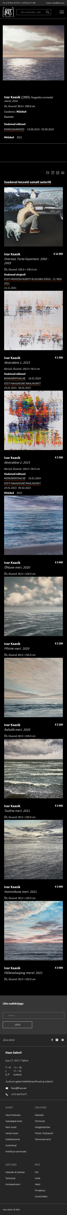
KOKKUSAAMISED (14, 129)
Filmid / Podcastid (44, 1133)
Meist (37, 1184)
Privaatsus (40, 1190)
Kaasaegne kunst (13, 1121)
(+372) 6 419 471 (13, 3)
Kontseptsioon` (13, 1184)
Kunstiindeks (41, 1196)
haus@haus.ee (58, 3)
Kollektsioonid (12, 1139)
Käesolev (39, 1115)
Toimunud (40, 1121)
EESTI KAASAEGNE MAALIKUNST (22, 383)
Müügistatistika (42, 1127)
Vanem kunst (11, 1133)
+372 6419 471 (19, 1094)
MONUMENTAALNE (15, 378)
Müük (37, 1178)
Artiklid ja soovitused (15, 1151)
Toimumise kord (43, 1139)
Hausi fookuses (13, 1115)
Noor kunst (10, 1127)
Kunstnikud (10, 1145)
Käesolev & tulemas (15, 1172)
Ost (36, 1172)
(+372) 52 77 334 (29, 3)
